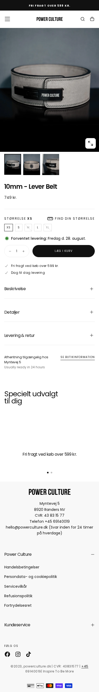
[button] (7, 19)
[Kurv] (92, 19)
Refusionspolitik (18, 596)
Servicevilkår (15, 586)
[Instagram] (18, 654)
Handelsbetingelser (21, 567)
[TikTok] (28, 654)
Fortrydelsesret (18, 605)
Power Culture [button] (18, 554)
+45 (84, 666)
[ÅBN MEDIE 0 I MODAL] (90, 143)
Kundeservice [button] (17, 625)
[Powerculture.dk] (50, 492)
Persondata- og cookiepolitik (30, 576)
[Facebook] (7, 654)
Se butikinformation (77, 357)
